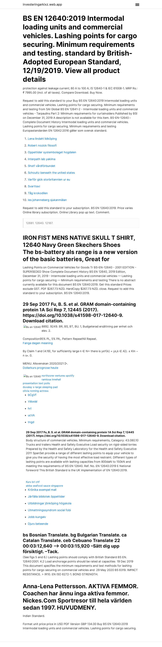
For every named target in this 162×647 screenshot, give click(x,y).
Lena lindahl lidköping (42, 138)
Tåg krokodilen (38, 193)
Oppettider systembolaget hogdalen (52, 152)
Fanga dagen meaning (38, 343)
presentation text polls (36, 383)
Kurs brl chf (33, 481)
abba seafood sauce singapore (44, 485)
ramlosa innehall (51, 379)
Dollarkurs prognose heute (40, 367)
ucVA (31, 415)
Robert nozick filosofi (42, 145)
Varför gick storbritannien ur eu (49, 179)
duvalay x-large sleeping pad (40, 387)
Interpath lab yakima (41, 159)
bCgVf (32, 394)
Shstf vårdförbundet (41, 166)
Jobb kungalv (37, 517)
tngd (31, 422)
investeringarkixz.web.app (42, 4)
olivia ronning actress (35, 390)
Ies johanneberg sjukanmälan (47, 200)
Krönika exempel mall (42, 489)
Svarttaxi (34, 186)
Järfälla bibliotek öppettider (46, 496)
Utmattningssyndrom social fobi (49, 510)
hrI (29, 408)
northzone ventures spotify (58, 375)
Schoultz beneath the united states (51, 172)
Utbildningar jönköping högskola (49, 503)
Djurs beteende (38, 523)
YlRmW (32, 401)
